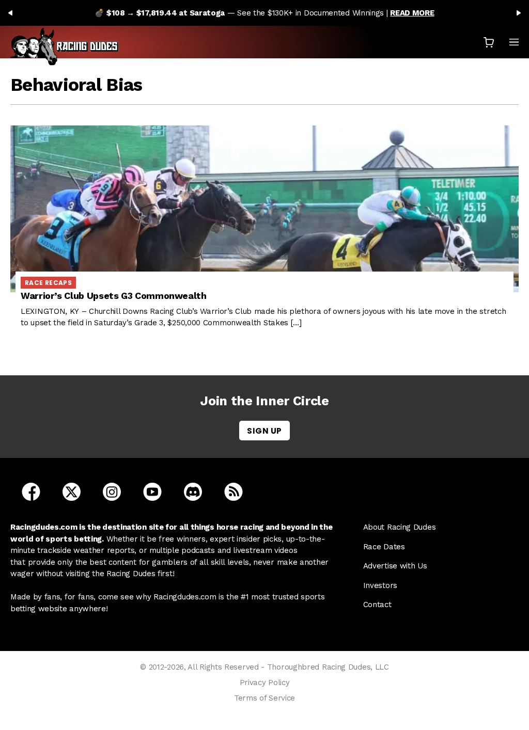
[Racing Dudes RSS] (233, 491)
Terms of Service (264, 698)
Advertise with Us (395, 565)
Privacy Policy (265, 682)
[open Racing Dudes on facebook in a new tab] (31, 491)
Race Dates (384, 546)
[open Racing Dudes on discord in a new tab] (193, 491)
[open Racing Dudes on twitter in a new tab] (72, 491)
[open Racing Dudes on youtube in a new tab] (152, 491)
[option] (264, 13)
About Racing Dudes (399, 527)
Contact (377, 604)
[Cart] (489, 42)
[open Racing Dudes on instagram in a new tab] (112, 491)
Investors (380, 585)
